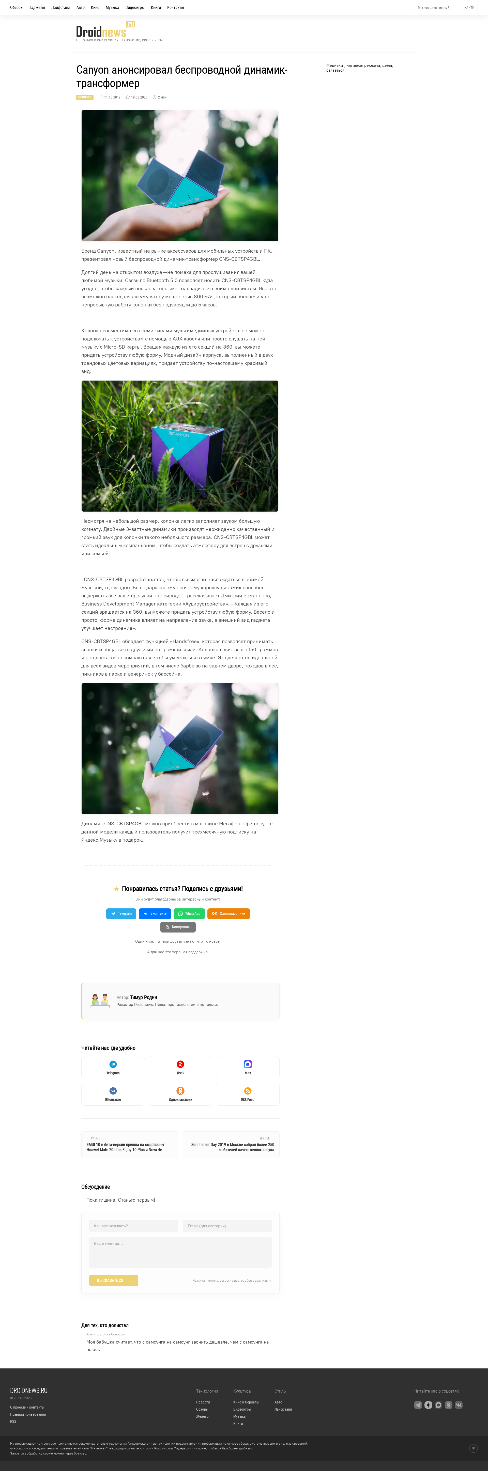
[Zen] (428, 1405)
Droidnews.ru (29, 1390)
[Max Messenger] (438, 1405)
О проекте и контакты (27, 1407)
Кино (95, 7)
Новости (85, 97)
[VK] (459, 1405)
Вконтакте (158, 913)
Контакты (175, 7)
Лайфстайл (60, 7)
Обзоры (16, 7)
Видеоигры (135, 7)
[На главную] (119, 29)
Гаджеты (37, 7)
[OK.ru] (448, 1405)
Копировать (181, 927)
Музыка (112, 7)
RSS (13, 1421)
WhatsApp (192, 913)
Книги (156, 7)
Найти (469, 7)
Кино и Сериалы (246, 1402)
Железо (202, 1416)
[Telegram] (418, 1405)
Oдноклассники (228, 913)
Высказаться (114, 1280)
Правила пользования (28, 1414)
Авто (81, 7)
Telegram (125, 913)
